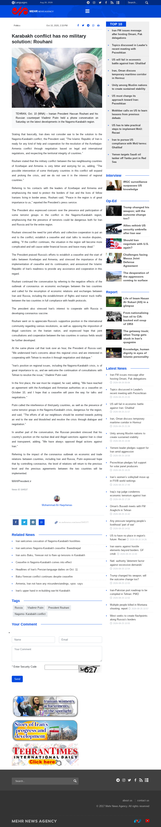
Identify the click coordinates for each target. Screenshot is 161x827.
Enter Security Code (24, 666)
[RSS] (141, 780)
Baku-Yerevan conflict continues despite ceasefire (44, 576)
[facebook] (135, 780)
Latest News (116, 368)
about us (127, 800)
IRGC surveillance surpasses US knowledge (135, 185)
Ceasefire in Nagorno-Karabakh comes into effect (44, 562)
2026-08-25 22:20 (121, 397)
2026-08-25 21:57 (121, 412)
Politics (17, 25)
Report (111, 292)
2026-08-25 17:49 (121, 485)
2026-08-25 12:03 (121, 583)
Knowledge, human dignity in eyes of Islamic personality (136, 353)
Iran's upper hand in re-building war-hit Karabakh (43, 590)
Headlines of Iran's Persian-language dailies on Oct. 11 (47, 569)
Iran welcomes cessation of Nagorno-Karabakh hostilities (48, 541)
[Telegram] (118, 780)
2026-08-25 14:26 (138, 539)
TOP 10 (116, 24)
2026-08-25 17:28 (121, 499)
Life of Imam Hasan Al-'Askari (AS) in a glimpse (136, 302)
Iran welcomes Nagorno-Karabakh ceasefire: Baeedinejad (48, 548)
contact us (143, 800)
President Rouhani (58, 607)
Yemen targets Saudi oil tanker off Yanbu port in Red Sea (129, 158)
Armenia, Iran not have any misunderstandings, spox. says (49, 583)
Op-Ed (111, 201)
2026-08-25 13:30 (128, 554)
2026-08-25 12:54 (121, 568)
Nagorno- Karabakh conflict (30, 614)
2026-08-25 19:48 (121, 441)
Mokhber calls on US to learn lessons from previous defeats (129, 114)
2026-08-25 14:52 (121, 528)
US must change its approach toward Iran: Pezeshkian (125, 99)
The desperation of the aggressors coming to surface (136, 276)
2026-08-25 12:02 (121, 598)
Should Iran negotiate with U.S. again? (136, 244)
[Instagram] (123, 780)
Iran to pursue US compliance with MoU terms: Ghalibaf (129, 143)
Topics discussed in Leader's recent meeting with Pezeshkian (129, 49)
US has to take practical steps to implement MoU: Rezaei (127, 129)
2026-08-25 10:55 (121, 623)
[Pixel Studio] (145, 821)
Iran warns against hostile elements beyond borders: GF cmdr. (127, 550)
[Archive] (146, 780)
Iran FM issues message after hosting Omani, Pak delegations (127, 34)
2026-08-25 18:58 (121, 455)
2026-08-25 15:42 (121, 514)
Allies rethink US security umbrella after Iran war (134, 229)
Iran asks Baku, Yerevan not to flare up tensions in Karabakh (50, 555)
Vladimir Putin (35, 607)
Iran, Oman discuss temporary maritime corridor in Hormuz (129, 74)
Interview (113, 175)
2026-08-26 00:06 (121, 382)
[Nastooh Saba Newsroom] (135, 821)
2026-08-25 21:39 (121, 426)
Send (17, 679)
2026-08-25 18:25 (121, 470)
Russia (19, 607)
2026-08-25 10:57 (140, 608)
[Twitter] (129, 780)
